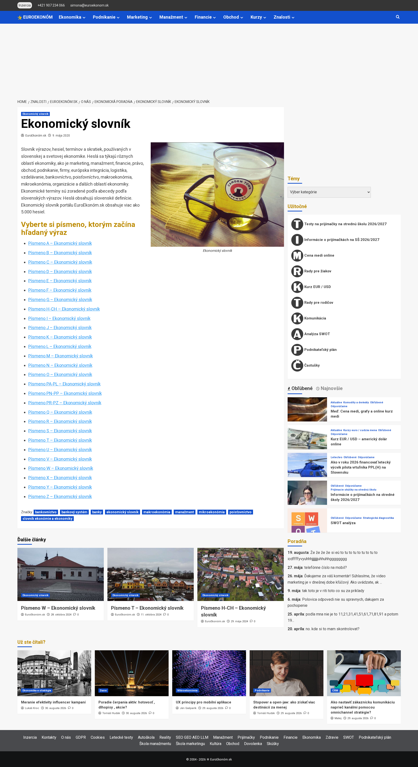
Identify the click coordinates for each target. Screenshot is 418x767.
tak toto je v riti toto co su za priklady (333, 590)
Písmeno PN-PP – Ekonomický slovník (65, 393)
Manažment (171, 17)
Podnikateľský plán (320, 349)
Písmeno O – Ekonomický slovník (60, 374)
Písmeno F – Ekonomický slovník (59, 290)
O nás (66, 737)
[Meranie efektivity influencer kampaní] (54, 673)
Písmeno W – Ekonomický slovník (60, 468)
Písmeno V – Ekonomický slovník (60, 459)
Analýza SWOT (316, 334)
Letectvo (336, 457)
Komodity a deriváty (356, 402)
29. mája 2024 (239, 621)
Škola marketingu (190, 743)
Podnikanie (104, 17)
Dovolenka (253, 743)
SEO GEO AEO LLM (192, 737)
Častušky (311, 365)
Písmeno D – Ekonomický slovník (60, 271)
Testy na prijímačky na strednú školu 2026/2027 (345, 224)
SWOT (348, 737)
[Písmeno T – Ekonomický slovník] (150, 574)
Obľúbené (376, 402)
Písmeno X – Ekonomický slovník (60, 477)
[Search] (398, 17)
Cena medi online (318, 255)
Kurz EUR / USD (317, 287)
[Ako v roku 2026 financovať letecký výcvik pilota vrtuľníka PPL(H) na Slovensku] (307, 472)
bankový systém (74, 512)
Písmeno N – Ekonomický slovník (60, 365)
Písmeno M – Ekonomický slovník (60, 355)
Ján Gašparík (188, 708)
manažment (184, 512)
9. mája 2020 (61, 135)
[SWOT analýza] (307, 528)
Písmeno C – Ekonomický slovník (60, 262)
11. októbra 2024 (151, 614)
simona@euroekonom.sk (89, 5)
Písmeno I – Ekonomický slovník (59, 318)
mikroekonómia (212, 512)
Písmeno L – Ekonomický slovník (59, 346)
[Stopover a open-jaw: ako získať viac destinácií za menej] (286, 673)
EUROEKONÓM (37, 17)
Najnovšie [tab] (331, 388)
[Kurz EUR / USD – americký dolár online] (307, 444)
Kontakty (49, 737)
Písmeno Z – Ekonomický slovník (60, 496)
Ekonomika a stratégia (36, 690)
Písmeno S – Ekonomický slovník (60, 430)
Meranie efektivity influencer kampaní (53, 702)
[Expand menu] (84, 17)
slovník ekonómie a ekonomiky (47, 519)
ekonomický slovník (122, 512)
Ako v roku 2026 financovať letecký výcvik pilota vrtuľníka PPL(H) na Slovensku (361, 467)
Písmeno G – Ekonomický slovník (60, 299)
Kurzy (256, 17)
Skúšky (273, 743)
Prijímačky (246, 737)
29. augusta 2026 (212, 708)
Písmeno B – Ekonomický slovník (60, 252)
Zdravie (332, 737)
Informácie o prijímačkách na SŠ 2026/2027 (341, 240)
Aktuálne (336, 402)
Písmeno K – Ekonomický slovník (60, 337)
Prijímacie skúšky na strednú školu (353, 489)
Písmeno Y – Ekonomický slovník (60, 487)
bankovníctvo (46, 512)
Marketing (137, 17)
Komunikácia (314, 318)
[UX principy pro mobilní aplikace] (209, 673)
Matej (338, 718)
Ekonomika (70, 17)
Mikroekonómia (187, 690)
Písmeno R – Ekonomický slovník (60, 421)
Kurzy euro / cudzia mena (360, 430)
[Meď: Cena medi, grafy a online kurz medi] (307, 416)
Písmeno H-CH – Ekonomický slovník (64, 308)
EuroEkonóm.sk (35, 135)
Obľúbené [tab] (301, 388)
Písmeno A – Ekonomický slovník (60, 243)
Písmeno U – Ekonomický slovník (60, 449)
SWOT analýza (343, 523)
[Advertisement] (209, 60)
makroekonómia (156, 512)
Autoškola (146, 737)
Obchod (231, 17)
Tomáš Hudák (111, 713)
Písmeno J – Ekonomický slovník (60, 327)
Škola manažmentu (155, 743)
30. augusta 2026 (55, 708)
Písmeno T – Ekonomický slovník (60, 440)
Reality (165, 737)
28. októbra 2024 (61, 614)
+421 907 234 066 (51, 5)
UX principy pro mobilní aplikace (203, 702)
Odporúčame (339, 406)
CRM (335, 690)
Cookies (98, 737)
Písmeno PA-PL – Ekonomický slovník (64, 383)
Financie (203, 17)
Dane (103, 690)
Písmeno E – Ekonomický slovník (60, 280)
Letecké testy (121, 737)
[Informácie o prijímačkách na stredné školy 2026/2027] (307, 500)
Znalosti (282, 17)
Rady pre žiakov (317, 271)
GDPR (81, 737)
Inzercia (30, 737)
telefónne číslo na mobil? (325, 567)
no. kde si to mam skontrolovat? (332, 629)
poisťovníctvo (241, 512)
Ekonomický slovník (35, 114)
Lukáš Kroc (32, 708)
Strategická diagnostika (378, 518)
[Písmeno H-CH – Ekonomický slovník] (240, 574)
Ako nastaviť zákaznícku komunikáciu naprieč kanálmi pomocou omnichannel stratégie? (363, 707)
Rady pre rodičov (318, 302)
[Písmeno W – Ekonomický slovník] (60, 574)
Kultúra (215, 743)
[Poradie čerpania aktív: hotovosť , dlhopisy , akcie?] (132, 673)
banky (97, 512)
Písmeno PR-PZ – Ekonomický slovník (64, 402)
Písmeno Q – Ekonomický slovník (60, 412)
